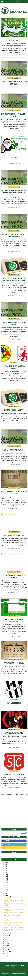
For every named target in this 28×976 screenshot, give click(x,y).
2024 (4, 865)
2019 (4, 875)
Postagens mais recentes (7, 794)
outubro (7, 935)
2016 (4, 881)
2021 (4, 871)
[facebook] (14, 1)
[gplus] (23, 1)
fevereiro (7, 951)
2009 (4, 895)
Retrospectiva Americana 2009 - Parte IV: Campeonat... (14, 910)
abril (6, 947)
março (6, 949)
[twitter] (19, 1)
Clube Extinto (14, 699)
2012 (4, 889)
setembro (7, 937)
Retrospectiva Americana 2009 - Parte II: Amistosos (14, 919)
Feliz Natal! (14, 158)
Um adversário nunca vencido (14, 733)
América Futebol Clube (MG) (14, 531)
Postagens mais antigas (21, 794)
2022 (4, 869)
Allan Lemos (12, 706)
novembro (7, 933)
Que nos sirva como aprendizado (14, 535)
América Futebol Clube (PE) (14, 187)
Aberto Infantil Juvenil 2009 (14, 78)
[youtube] (21, 1)
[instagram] (16, 1)
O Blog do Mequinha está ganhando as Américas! (13, 923)
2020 (4, 873)
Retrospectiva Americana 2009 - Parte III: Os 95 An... (15, 913)
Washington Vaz (12, 54)
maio (6, 945)
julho (6, 941)
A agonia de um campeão (14, 703)
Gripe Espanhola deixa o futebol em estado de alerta (15, 930)
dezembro (7, 897)
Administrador (12, 383)
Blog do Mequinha (14, 362)
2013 (4, 887)
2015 (4, 883)
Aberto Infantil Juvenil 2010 (14, 571)
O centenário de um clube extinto (14, 775)
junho (6, 943)
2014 (4, 885)
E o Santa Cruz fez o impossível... (14, 663)
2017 (4, 879)
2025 (4, 862)
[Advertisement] (14, 812)
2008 (4, 956)
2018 (4, 877)
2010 (4, 893)
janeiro (6, 953)
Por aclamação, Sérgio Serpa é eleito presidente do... (13, 916)
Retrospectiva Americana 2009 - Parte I (14, 450)
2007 (4, 958)
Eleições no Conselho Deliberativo (14, 410)
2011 (4, 891)
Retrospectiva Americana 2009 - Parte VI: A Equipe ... (14, 901)
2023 (4, 867)
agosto (6, 939)
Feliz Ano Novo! (14, 40)
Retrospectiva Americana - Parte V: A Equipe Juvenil (14, 904)
